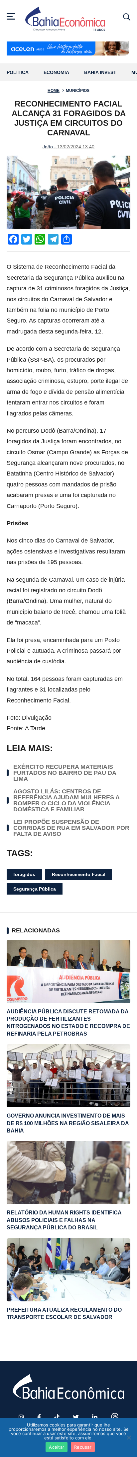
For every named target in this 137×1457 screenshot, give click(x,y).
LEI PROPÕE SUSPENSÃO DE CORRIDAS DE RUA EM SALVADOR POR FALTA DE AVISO (71, 828)
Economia (56, 72)
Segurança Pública (34, 889)
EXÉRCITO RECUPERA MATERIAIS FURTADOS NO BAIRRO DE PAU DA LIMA (64, 773)
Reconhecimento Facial (78, 874)
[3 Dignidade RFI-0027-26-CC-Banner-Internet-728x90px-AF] (68, 49)
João (48, 146)
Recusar (82, 1447)
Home (54, 90)
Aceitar (56, 1447)
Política (18, 72)
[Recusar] (128, 1437)
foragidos (24, 874)
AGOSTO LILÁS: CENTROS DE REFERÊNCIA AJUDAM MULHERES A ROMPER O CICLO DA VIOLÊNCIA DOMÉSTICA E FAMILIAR (66, 800)
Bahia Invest (100, 72)
